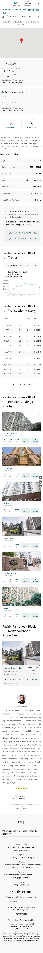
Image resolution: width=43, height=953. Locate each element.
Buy (9, 847)
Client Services (21, 845)
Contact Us (24, 885)
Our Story (7, 864)
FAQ (16, 885)
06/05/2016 (8, 369)
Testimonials (15, 867)
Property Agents (34, 864)
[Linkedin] (23, 892)
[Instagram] (13, 892)
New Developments (21, 850)
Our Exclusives (24, 847)
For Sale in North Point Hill (23, 238)
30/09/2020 (8, 341)
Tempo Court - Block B (14, 667)
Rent (15, 847)
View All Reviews (21, 808)
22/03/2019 (8, 345)
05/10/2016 (8, 365)
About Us (21, 862)
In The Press (28, 867)
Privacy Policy (13, 920)
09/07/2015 (8, 374)
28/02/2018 (8, 352)
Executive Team (18, 864)
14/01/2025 (8, 326)
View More (10, 127)
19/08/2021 (8, 330)
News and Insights (11, 874)
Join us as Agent (28, 857)
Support (21, 882)
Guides (36, 874)
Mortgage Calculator (21, 877)
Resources (21, 872)
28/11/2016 (8, 358)
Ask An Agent (26, 874)
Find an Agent (14, 857)
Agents (21, 855)
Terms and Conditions (27, 920)
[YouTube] (29, 892)
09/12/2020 (8, 337)
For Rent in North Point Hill (23, 233)
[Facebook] (18, 892)
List (33, 847)
